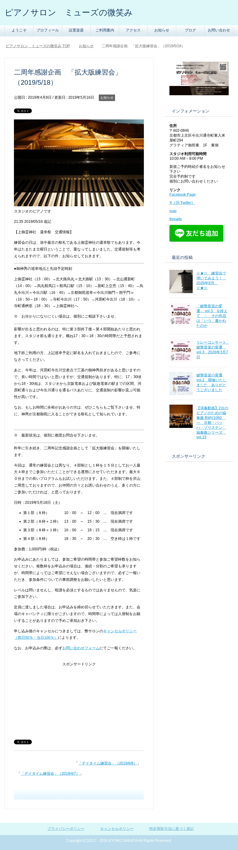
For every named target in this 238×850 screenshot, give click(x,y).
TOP (38, 46)
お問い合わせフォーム (80, 648)
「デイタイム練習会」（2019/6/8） (107, 763)
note (173, 211)
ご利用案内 (105, 30)
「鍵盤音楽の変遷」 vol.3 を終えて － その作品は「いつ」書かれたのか (212, 316)
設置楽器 (76, 30)
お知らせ (161, 30)
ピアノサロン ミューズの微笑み (69, 12)
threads (175, 219)
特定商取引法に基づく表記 (171, 829)
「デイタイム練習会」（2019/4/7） (50, 773)
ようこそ (19, 30)
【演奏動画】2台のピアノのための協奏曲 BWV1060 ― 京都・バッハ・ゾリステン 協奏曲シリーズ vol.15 (212, 422)
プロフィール (47, 30)
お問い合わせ (219, 30)
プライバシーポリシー (66, 829)
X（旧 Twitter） (182, 203)
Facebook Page (182, 194)
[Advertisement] (79, 700)
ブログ (190, 30)
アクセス (133, 30)
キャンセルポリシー (117, 829)
